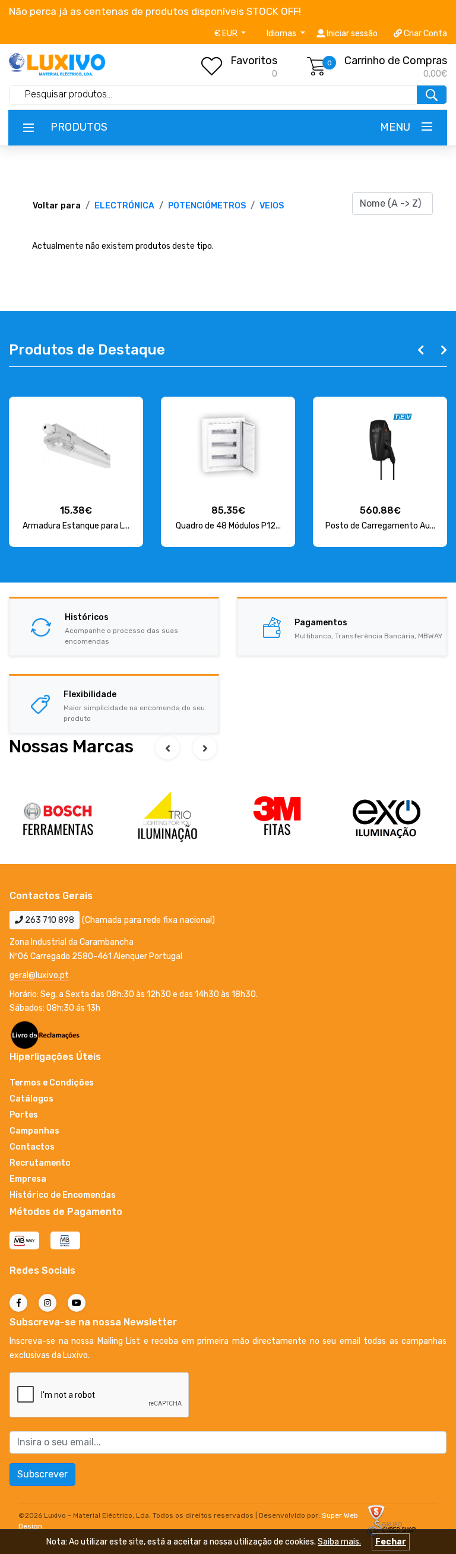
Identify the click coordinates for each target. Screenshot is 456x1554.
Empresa (28, 1179)
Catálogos (31, 1099)
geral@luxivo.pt (39, 975)
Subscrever (42, 1474)
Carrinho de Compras (395, 60)
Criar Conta (424, 34)
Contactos (32, 1147)
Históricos (87, 617)
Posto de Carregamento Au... (228, 526)
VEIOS (271, 206)
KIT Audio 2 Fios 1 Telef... (380, 526)
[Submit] (431, 95)
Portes (24, 1115)
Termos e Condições (52, 1083)
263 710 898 (48, 920)
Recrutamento (40, 1163)
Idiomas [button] (282, 34)
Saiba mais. (339, 1542)
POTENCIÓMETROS (207, 206)
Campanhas (34, 1131)
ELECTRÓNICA (124, 206)
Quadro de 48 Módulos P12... (76, 526)
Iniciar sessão (351, 34)
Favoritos (253, 60)
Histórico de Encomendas (63, 1195)
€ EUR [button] (226, 34)
